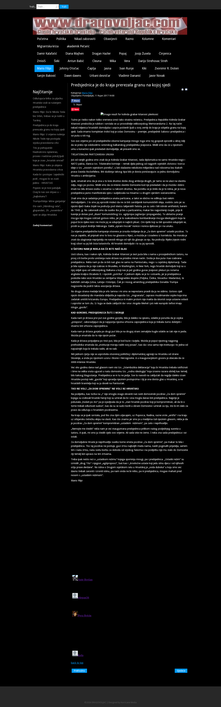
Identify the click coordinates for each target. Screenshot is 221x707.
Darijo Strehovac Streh (153, 61)
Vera (127, 61)
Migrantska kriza (48, 46)
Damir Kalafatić (47, 53)
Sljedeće (181, 670)
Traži (63, 6)
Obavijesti (110, 39)
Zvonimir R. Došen (167, 68)
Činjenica (165, 53)
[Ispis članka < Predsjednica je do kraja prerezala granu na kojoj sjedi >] (182, 90)
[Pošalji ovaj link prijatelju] (186, 90)
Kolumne (148, 39)
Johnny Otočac (69, 68)
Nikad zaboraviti (84, 39)
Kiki (144, 68)
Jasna (107, 68)
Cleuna (96, 61)
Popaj (123, 53)
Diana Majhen (74, 53)
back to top (77, 662)
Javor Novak (157, 75)
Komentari (169, 39)
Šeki (56, 61)
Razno (129, 39)
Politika (61, 39)
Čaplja (91, 68)
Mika (113, 61)
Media (134, 702)
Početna (42, 39)
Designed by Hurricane (119, 702)
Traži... (32, 6)
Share (75, 100)
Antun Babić (76, 61)
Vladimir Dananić (130, 75)
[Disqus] (129, 527)
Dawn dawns (72, 75)
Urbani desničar (99, 75)
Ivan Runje (126, 68)
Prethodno (79, 670)
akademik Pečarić (78, 46)
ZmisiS (41, 61)
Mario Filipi (44, 68)
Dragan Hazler (101, 53)
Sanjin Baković (46, 75)
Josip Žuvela (143, 53)
